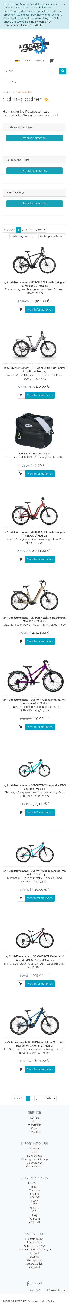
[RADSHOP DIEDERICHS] (34, 44)
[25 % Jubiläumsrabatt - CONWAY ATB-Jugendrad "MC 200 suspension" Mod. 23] (34, 676)
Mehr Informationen (40, 309)
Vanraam (34, 1218)
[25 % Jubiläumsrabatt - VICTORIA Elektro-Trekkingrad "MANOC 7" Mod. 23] (34, 594)
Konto (34, 1128)
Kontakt (34, 1117)
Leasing (34, 1256)
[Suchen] (62, 71)
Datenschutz (34, 1155)
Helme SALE (13, 192)
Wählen (22, 236)
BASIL (34, 1186)
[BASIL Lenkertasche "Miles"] (34, 430)
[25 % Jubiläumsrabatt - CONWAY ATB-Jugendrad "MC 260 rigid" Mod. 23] (34, 848)
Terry (35, 1215)
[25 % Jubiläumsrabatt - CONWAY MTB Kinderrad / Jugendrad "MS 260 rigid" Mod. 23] (34, 933)
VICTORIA (34, 1222)
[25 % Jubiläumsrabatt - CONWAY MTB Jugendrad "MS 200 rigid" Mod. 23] (34, 762)
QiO (34, 1211)
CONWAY (34, 1190)
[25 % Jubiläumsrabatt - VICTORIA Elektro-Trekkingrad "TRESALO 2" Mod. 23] (34, 509)
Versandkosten (57, 1290)
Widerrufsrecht (34, 1162)
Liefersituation (34, 1263)
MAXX (34, 1201)
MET (34, 1204)
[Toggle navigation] (6, 82)
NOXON (34, 1208)
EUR (27, 61)
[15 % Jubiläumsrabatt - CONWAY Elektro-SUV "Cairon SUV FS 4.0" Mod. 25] (34, 345)
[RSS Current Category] (46, 99)
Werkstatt (34, 1267)
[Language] (17, 60)
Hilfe (34, 1121)
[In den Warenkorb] (21, 309)
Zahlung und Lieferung (34, 1159)
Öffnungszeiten (34, 1260)
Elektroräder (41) (34, 1239)
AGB (34, 1152)
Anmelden (39, 61)
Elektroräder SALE (17, 127)
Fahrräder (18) (34, 1242)
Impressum (34, 1148)
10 (51, 236)
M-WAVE (34, 1197)
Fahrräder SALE (15, 159)
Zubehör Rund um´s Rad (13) (34, 1249)
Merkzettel (34, 1131)
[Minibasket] (51, 61)
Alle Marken (34, 1183)
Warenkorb (34, 1124)
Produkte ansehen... (34, 138)
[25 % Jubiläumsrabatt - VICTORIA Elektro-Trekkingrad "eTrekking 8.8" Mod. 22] (34, 259)
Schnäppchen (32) (34, 1246)
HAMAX (34, 1193)
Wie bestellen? (34, 1166)
